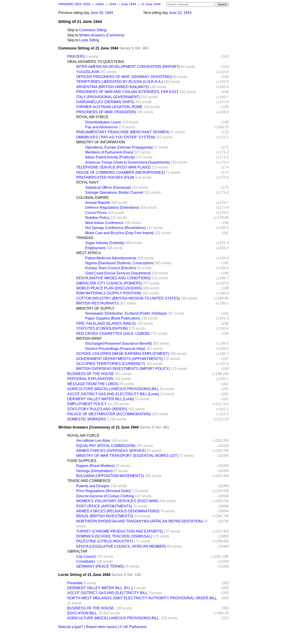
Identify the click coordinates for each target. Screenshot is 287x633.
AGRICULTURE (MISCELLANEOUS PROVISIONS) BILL (113, 389)
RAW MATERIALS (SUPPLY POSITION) (108, 293)
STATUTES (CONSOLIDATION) (102, 328)
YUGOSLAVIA (87, 72)
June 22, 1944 (180, 13)
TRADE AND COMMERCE (89, 481)
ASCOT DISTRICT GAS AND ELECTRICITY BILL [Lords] (113, 394)
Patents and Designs (92, 486)
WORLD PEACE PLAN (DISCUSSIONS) (109, 288)
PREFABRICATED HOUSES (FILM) (105, 177)
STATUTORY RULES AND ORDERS (97, 409)
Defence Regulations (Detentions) (112, 207)
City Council (86, 556)
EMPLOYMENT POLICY (87, 404)
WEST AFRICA (88, 253)
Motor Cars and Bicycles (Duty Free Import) (119, 233)
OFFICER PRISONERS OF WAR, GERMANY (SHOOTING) (124, 77)
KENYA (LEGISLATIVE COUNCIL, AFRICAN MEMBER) (121, 546)
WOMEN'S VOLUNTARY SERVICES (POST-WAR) (117, 501)
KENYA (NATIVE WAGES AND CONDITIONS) (113, 278)
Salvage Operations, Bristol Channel (114, 192)
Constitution (85, 561)
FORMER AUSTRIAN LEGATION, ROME (109, 107)
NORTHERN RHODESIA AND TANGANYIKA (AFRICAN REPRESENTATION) (139, 521)
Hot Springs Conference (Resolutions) (115, 228)
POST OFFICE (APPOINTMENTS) (104, 506)
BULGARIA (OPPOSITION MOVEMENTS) (110, 476)
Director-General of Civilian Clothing (105, 496)
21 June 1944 (151, 4)
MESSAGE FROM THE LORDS (92, 384)
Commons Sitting (93, 30)
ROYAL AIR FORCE (92, 117)
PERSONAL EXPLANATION (90, 379)
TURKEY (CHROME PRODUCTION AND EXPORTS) (119, 531)
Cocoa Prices (96, 213)
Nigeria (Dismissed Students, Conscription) (119, 263)
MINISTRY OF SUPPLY (95, 308)
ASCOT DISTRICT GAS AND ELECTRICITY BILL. (107, 593)
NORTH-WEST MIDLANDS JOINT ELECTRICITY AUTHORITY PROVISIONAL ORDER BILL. (142, 598)
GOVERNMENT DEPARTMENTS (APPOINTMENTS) (119, 359)
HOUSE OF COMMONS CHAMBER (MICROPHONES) (120, 172)
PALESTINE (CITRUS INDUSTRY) (104, 541)
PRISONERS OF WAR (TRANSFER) (106, 112)
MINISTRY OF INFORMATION (100, 142)
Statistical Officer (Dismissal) (108, 187)
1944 (113, 4)
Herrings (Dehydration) (94, 471)
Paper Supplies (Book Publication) (112, 318)
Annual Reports (97, 202)
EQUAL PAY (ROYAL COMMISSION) (105, 446)
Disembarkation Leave (103, 122)
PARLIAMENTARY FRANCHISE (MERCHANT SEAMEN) (122, 132)
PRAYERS (76, 56)
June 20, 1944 (101, 13)
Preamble (75, 583)
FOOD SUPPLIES (81, 461)
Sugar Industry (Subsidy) (104, 243)
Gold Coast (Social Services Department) (118, 273)
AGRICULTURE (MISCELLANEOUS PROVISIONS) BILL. (113, 618)
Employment (95, 248)
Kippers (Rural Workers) (95, 466)
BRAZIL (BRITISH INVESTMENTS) (104, 516)
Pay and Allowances (101, 127)
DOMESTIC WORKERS (86, 419)
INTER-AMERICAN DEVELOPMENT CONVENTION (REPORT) (128, 67)
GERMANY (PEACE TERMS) (100, 566)
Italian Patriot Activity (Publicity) (110, 157)
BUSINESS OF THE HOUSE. (91, 608)
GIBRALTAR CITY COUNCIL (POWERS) (109, 283)
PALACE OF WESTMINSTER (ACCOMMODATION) (109, 414)
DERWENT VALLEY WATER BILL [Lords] (100, 399)
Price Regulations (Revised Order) (103, 491)
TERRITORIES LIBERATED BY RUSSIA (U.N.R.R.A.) (119, 82)
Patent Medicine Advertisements (110, 258)
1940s (100, 4)
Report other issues (101, 627)
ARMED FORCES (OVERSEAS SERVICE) (111, 451)
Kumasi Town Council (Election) (110, 268)
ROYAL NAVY (87, 182)
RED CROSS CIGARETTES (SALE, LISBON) (113, 333)
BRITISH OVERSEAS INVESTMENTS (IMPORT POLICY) (123, 369)
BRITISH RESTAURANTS (97, 303)
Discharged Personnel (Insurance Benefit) (118, 343)
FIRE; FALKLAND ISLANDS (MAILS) (106, 323)
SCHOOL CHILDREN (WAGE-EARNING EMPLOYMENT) (122, 353)
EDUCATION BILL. (82, 613)
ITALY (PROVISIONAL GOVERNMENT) (108, 97)
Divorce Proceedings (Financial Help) (115, 349)
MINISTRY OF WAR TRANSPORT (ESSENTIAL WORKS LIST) (127, 456)
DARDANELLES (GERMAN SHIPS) (105, 102)
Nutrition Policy (97, 218)
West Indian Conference (104, 223)
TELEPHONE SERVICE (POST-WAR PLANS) (113, 167)
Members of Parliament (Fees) (109, 152)
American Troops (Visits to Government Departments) (127, 162)
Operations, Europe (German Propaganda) (119, 147)
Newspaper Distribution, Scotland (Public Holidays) (126, 313)
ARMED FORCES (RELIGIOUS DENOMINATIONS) (117, 511)
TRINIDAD (84, 238)
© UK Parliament (133, 627)
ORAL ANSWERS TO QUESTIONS (95, 62)
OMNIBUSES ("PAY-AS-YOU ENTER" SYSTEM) (115, 137)
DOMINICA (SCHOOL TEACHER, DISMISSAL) (114, 536)
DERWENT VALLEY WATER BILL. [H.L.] (100, 588)
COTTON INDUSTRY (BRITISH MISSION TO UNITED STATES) (128, 298)
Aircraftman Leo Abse (93, 440)
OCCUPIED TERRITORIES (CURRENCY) (110, 364)
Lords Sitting (89, 40)
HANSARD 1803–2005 (74, 4)
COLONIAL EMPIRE (92, 198)
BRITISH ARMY (89, 338)
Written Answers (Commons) (101, 35)
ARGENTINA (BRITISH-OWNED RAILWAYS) (112, 87)
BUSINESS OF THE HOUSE (90, 374)
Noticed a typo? (70, 627)
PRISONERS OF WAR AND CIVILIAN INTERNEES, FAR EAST (127, 92)
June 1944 (129, 4)
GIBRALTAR (77, 551)
